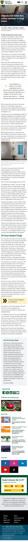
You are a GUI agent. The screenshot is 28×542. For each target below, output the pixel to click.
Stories (9, 27)
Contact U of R (6, 520)
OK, (7, 538)
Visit (16, 486)
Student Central (17, 520)
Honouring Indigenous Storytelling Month (18, 422)
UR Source (16, 522)
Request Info (8, 490)
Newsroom (5, 516)
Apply (6, 486)
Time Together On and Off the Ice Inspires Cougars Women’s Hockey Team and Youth (18, 441)
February (21, 27)
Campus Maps (6, 522)
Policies (15, 516)
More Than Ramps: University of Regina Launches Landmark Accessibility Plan (18, 431)
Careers (5, 518)
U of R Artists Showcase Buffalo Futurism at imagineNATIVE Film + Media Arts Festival (18, 452)
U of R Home (4, 27)
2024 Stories (15, 27)
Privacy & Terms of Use (19, 518)
